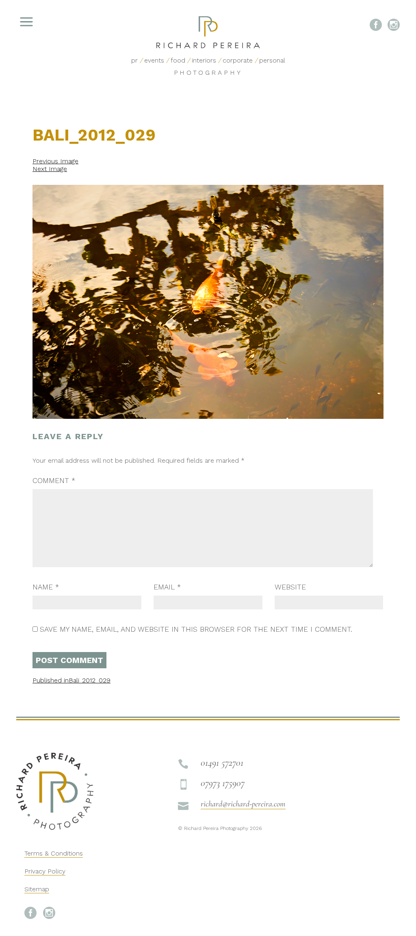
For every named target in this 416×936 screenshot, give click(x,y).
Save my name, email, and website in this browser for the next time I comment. (196, 629)
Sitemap (36, 889)
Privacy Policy (44, 871)
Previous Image (55, 161)
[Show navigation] (46, 24)
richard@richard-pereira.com (243, 804)
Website (290, 587)
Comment (53, 480)
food (178, 60)
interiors (204, 60)
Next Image (49, 169)
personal (272, 60)
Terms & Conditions (53, 853)
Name (45, 587)
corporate (238, 60)
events (154, 60)
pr (134, 60)
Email (167, 587)
